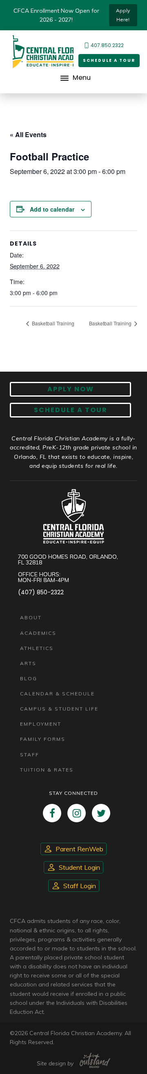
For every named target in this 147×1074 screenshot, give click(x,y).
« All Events (28, 134)
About (31, 617)
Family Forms (42, 739)
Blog (28, 678)
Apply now (70, 389)
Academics (38, 633)
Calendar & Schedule (57, 693)
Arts (28, 663)
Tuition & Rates (47, 770)
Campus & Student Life (59, 709)
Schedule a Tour (109, 60)
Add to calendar (52, 209)
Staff (29, 754)
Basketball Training (52, 323)
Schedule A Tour (70, 410)
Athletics (36, 648)
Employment (40, 724)
